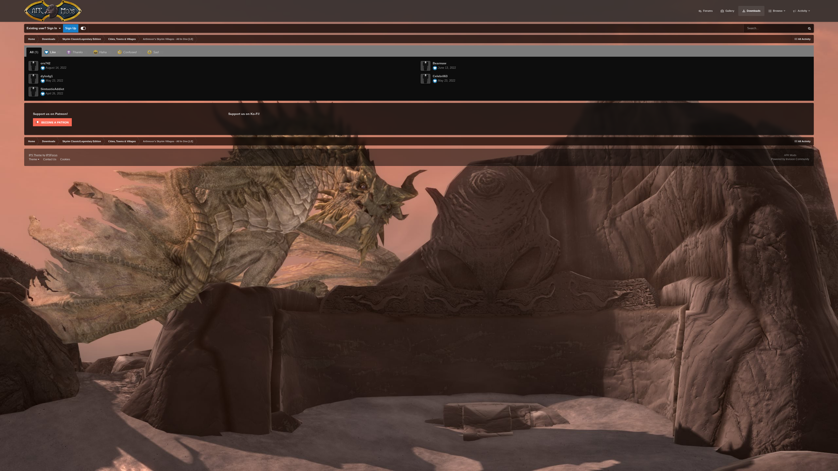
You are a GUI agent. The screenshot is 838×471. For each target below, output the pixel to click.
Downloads (753, 10)
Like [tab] (55, 52)
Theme (33, 159)
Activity (802, 10)
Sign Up (70, 28)
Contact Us (49, 159)
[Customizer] (83, 28)
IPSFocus (51, 155)
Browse (777, 10)
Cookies (65, 159)
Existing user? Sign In (43, 28)
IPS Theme (35, 155)
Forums (707, 10)
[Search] (809, 28)
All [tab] (34, 52)
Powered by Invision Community (790, 159)
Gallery (729, 10)
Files (796, 28)
